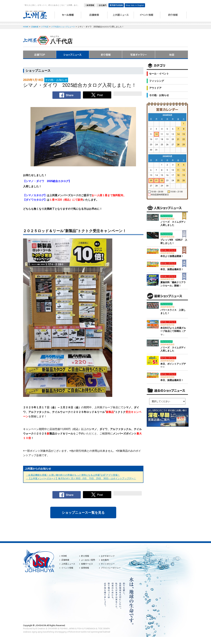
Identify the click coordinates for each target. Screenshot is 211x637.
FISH (79, 628)
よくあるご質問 (88, 560)
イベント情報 (67, 568)
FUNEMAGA (89, 628)
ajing (40, 632)
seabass (27, 632)
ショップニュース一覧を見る (83, 512)
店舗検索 (65, 560)
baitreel (106, 632)
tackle (84, 632)
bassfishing (48, 632)
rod (88, 632)
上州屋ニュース (68, 564)
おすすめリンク (108, 556)
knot (78, 632)
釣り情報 (85, 556)
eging (34, 632)
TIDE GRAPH (104, 628)
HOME (64, 556)
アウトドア (155, 87)
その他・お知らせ (159, 95)
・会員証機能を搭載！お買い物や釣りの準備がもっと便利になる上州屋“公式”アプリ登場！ (73, 475)
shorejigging (61, 632)
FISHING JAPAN (67, 628)
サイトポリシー (108, 564)
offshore (71, 632)
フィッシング (156, 80)
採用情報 (85, 568)
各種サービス (87, 564)
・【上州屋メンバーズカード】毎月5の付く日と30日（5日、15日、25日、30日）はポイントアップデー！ (81, 478)
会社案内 (105, 560)
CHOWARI (52, 628)
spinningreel (97, 632)
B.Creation (40, 628)
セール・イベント (159, 73)
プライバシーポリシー (111, 568)
